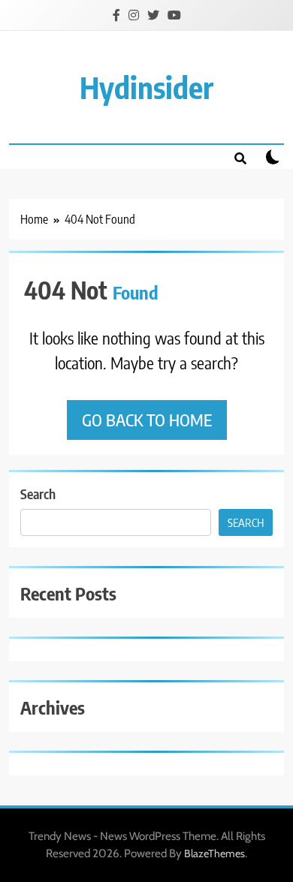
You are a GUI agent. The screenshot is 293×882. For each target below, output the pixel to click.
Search (38, 493)
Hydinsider (146, 87)
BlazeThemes (214, 853)
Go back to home (147, 419)
